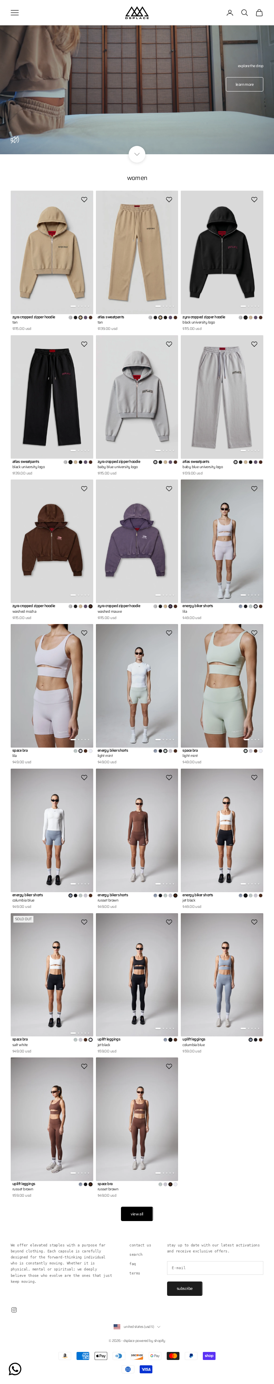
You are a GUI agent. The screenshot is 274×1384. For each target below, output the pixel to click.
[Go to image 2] (78, 306)
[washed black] (165, 318)
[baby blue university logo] (70, 318)
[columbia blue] (241, 606)
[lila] (170, 751)
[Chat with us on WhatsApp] (15, 1369)
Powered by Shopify (150, 1341)
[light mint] (251, 606)
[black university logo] (76, 318)
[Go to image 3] (82, 306)
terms (134, 1273)
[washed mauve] (86, 318)
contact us (140, 1245)
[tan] (251, 318)
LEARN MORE (245, 84)
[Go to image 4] (85, 306)
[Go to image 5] (88, 306)
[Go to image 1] (73, 306)
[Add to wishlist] (84, 200)
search (135, 1254)
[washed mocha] (91, 318)
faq (132, 1264)
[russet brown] (261, 606)
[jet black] (246, 606)
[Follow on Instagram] (14, 1310)
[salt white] (91, 751)
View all (137, 1214)
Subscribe (185, 1288)
